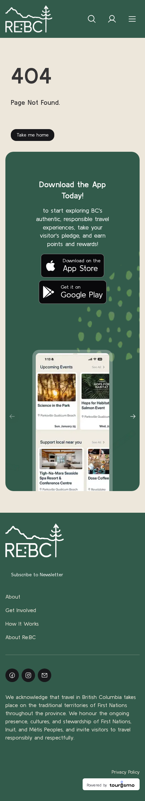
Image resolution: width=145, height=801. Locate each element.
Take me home (33, 135)
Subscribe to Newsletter (37, 574)
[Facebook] (12, 675)
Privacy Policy (126, 772)
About (12, 596)
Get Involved (20, 610)
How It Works (22, 624)
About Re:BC (20, 637)
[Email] (44, 675)
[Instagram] (28, 675)
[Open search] (91, 18)
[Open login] (112, 18)
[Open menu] (132, 18)
